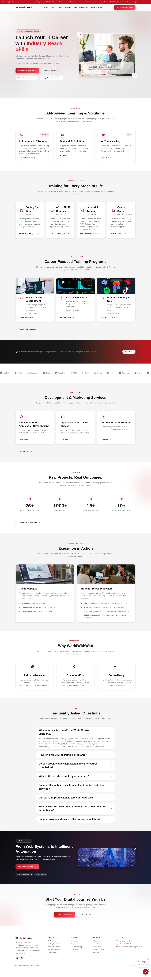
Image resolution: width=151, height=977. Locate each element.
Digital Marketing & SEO (51, 78)
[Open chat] (146, 972)
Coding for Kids (53, 944)
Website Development (27, 78)
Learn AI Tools (106, 158)
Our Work (96, 944)
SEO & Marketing (76, 947)
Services (68, 7)
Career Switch (52, 952)
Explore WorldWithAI (25, 867)
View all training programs (27, 329)
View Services (65, 155)
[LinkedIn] (17, 958)
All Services (74, 941)
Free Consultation (126, 7)
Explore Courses (50, 70)
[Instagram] (22, 958)
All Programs (52, 941)
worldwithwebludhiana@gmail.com (130, 947)
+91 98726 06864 (125, 944)
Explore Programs (26, 158)
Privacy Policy (132, 965)
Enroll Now (128, 352)
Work (75, 7)
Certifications (83, 7)
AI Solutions (74, 949)
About (52, 7)
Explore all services (25, 451)
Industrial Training (54, 949)
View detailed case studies (27, 522)
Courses (60, 7)
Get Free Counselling (26, 70)
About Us (96, 941)
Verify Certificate (96, 7)
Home (46, 7)
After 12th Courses (54, 947)
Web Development (77, 944)
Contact (96, 952)
